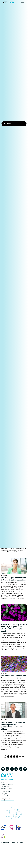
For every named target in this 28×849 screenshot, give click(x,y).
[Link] (26, 3)
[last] (23, 756)
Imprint (21, 842)
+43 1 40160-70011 (5, 798)
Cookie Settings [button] (5, 842)
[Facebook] (12, 769)
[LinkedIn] (7, 769)
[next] (20, 756)
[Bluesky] (3, 769)
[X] (16, 769)
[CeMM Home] (7, 3)
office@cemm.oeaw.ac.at (7, 800)
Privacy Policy (14, 842)
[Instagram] (20, 769)
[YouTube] (25, 769)
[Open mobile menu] (22, 3)
